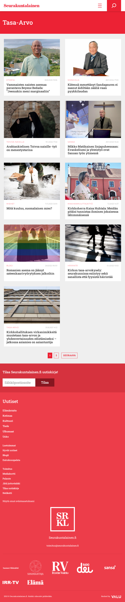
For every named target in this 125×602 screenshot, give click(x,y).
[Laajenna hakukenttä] (114, 5)
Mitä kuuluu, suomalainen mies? (29, 208)
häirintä (73, 265)
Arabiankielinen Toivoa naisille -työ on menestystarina (32, 148)
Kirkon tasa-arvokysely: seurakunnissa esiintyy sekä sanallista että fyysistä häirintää (90, 274)
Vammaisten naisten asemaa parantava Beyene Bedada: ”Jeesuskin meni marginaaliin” (28, 88)
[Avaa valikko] (100, 5)
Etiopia (11, 80)
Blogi (10, 265)
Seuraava (69, 355)
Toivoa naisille (15, 142)
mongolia (73, 80)
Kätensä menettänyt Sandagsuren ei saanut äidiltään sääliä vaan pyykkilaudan (93, 88)
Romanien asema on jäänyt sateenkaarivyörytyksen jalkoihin (30, 272)
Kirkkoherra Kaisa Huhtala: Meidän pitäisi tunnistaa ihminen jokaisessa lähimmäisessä (93, 212)
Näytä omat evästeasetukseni (18, 501)
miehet (10, 204)
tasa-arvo (13, 327)
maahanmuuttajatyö (80, 204)
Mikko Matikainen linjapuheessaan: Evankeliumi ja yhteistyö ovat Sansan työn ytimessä (93, 150)
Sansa (71, 142)
